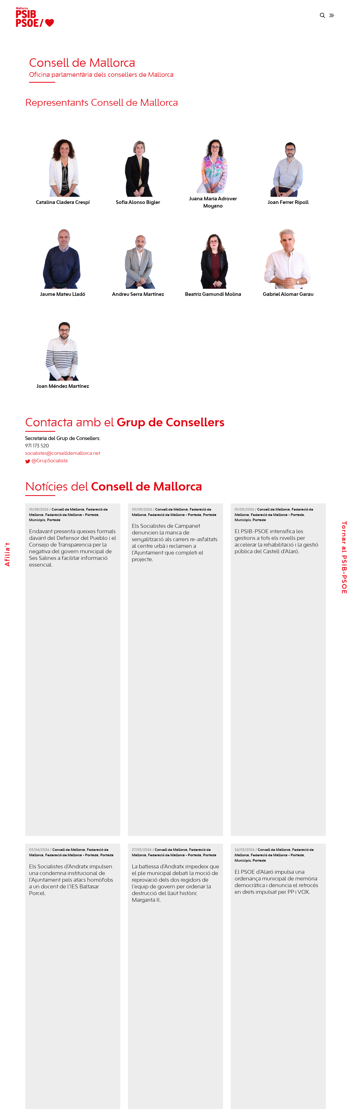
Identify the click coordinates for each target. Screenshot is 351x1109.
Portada (53, 520)
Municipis (37, 520)
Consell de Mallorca (68, 509)
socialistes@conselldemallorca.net (62, 453)
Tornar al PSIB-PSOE (344, 557)
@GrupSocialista (50, 461)
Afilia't (8, 554)
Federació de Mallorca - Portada (71, 515)
